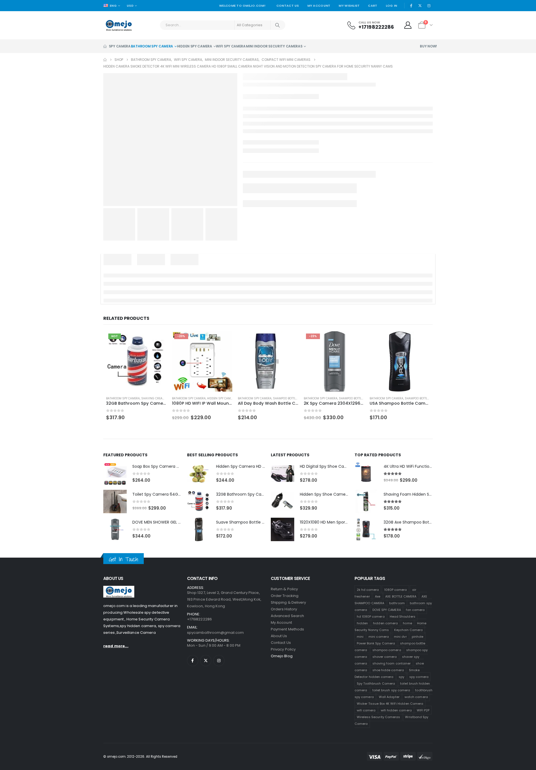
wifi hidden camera (396, 724)
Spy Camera (120, 59)
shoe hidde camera (388, 684)
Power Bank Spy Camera (376, 657)
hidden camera (305, 6)
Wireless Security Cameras (378, 730)
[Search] (278, 38)
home (407, 637)
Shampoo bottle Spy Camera (293, 412)
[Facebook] (411, 18)
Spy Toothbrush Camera (376, 697)
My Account (319, 18)
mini (360, 650)
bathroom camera (269, 6)
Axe (377, 610)
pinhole (417, 650)
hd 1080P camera (371, 630)
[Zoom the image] (118, 603)
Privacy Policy (283, 663)
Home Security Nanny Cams (390, 640)
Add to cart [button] (155, 353)
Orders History (284, 623)
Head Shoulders (402, 630)
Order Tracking (284, 609)
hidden (362, 637)
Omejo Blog (282, 670)
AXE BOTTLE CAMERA (400, 610)
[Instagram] (428, 18)
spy (401, 690)
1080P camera (395, 603)
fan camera (415, 623)
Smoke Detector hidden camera (387, 687)
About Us (279, 650)
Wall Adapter (389, 710)
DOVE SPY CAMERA (386, 623)
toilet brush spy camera (391, 704)
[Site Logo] (118, 38)
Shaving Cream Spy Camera (159, 412)
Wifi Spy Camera (231, 59)
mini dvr (400, 650)
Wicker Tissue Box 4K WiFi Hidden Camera (390, 717)
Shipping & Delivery (288, 616)
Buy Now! (428, 59)
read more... (115, 660)
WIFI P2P (423, 724)
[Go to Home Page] (105, 72)
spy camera (419, 690)
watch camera (416, 710)
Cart (372, 18)
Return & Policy (284, 603)
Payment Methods (287, 643)
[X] (420, 18)
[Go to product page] (268, 375)
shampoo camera (386, 663)
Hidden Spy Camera (194, 59)
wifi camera (366, 724)
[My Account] (408, 38)
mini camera (378, 650)
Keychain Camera (408, 643)
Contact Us (287, 18)
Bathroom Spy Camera (152, 59)
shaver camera (384, 670)
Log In (391, 18)
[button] (422, 331)
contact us (281, 656)
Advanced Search (287, 629)
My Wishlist (349, 18)
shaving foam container (391, 677)
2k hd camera (368, 603)
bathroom (397, 617)
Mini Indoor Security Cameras (274, 59)
